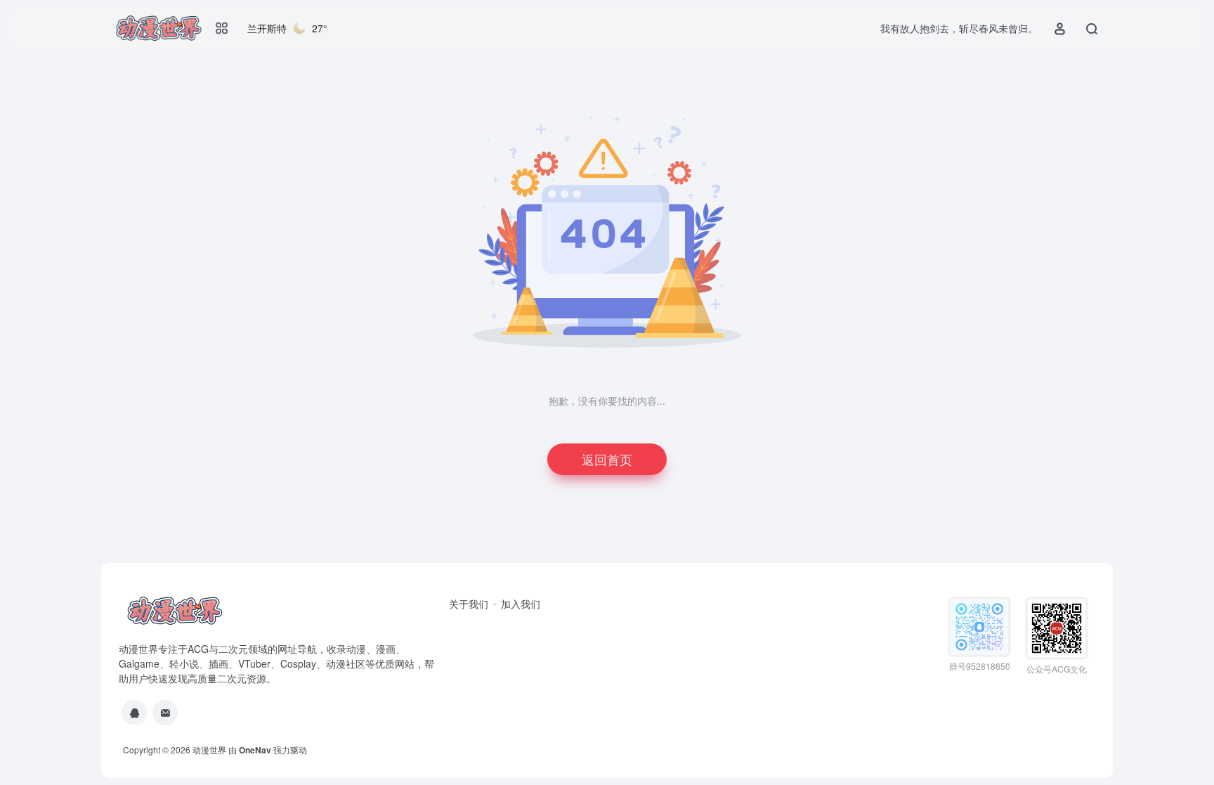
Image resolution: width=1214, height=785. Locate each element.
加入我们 (520, 604)
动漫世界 (209, 749)
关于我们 (468, 604)
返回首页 (607, 459)
